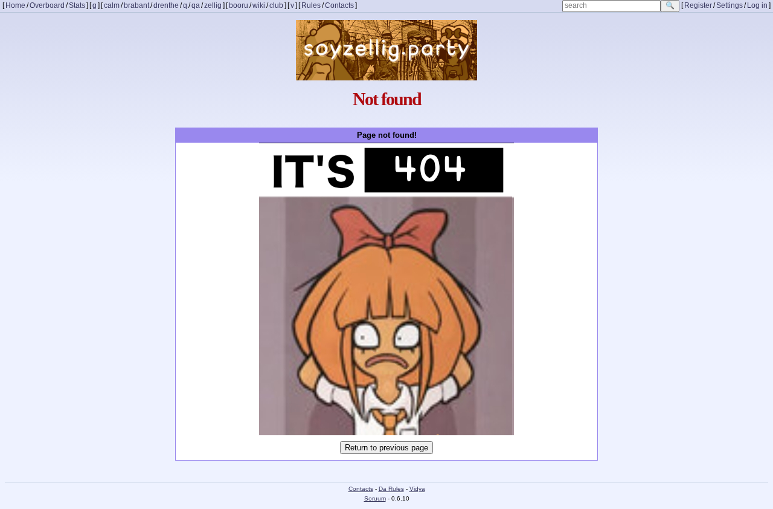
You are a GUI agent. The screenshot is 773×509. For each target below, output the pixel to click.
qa (195, 6)
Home (15, 6)
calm (112, 6)
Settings (729, 6)
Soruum (375, 498)
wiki (258, 6)
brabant (136, 6)
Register (698, 6)
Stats (77, 6)
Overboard (47, 6)
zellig (213, 6)
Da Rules (391, 488)
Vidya (417, 488)
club (276, 6)
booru (238, 6)
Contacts (339, 6)
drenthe (166, 6)
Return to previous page (386, 447)
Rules (311, 6)
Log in (757, 6)
